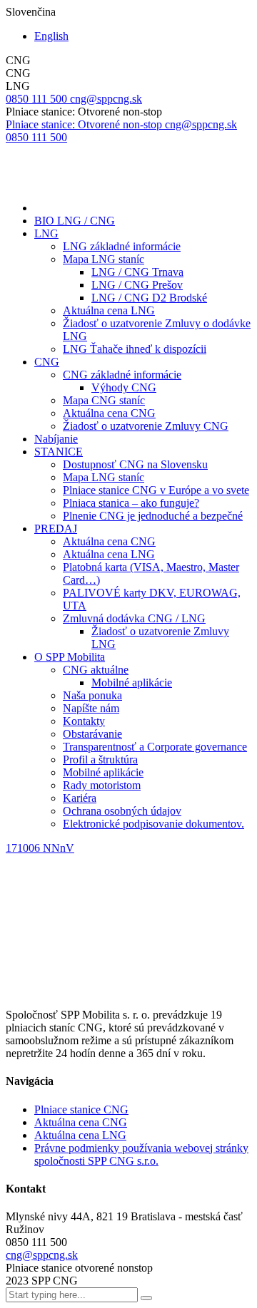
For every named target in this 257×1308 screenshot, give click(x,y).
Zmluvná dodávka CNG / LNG (134, 618)
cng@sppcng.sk (42, 1255)
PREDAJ (55, 528)
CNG (46, 362)
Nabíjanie (56, 439)
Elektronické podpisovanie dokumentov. (153, 824)
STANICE (58, 452)
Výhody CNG (123, 387)
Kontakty (84, 721)
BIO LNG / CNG (74, 221)
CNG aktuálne (95, 670)
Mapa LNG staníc (103, 259)
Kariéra (79, 798)
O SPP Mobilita (69, 657)
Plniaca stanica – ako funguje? (131, 503)
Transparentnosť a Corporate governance (155, 747)
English (51, 36)
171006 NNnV (40, 848)
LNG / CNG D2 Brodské (149, 298)
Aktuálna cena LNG (109, 310)
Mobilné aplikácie (131, 682)
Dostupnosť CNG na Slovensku (135, 464)
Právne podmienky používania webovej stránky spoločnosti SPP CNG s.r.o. (141, 1154)
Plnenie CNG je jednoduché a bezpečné (153, 516)
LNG (46, 233)
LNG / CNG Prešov (137, 285)
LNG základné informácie (122, 246)
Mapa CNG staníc (104, 400)
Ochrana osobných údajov (122, 811)
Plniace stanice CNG (81, 1109)
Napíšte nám (91, 708)
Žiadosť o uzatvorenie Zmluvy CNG (145, 426)
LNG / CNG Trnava (137, 272)
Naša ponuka (92, 695)
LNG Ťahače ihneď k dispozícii (134, 349)
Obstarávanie (92, 734)
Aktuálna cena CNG (109, 413)
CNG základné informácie (122, 375)
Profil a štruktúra (100, 759)
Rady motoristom (102, 785)
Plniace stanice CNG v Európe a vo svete (156, 490)
